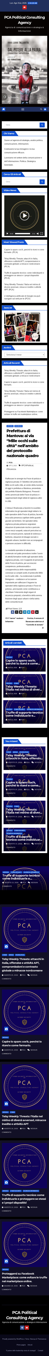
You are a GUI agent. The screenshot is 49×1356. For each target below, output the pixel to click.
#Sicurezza (11, 469)
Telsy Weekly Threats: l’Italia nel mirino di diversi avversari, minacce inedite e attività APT (22, 287)
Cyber (16, 683)
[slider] (22, 233)
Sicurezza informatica (34, 709)
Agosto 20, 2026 (15, 789)
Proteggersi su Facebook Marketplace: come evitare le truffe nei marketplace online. (24, 1277)
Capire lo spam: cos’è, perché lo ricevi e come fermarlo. (22, 663)
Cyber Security (19, 709)
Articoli (10, 426)
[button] (41, 109)
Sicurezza (18, 426)
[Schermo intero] (41, 233)
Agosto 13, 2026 (15, 844)
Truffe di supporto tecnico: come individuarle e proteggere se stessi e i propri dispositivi (24, 1198)
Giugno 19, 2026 (11, 1286)
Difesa (15, 752)
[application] (24, 215)
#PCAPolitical (27, 465)
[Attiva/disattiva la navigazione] (22, 109)
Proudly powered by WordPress (13, 1339)
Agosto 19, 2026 (15, 816)
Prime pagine (21, 1345)
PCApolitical (24, 752)
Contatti (40, 1350)
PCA (10, 462)
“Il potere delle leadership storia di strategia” (21, 1350)
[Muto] (38, 233)
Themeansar (42, 1339)
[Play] (7, 233)
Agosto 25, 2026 (15, 762)
